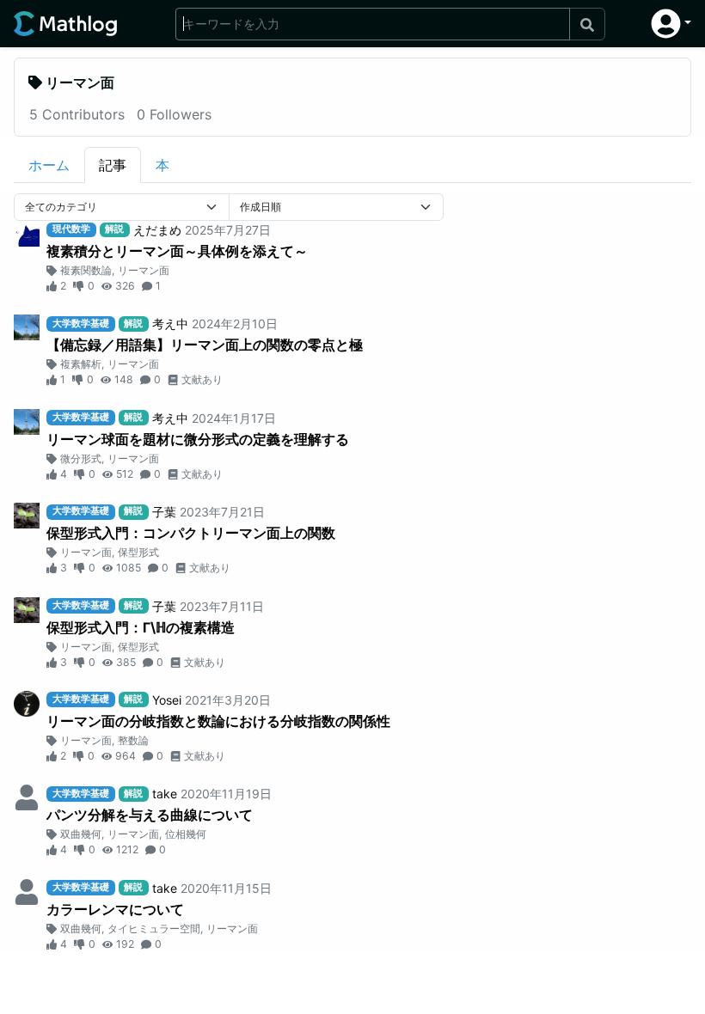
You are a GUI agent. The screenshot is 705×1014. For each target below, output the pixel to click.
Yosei (166, 700)
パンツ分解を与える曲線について (149, 814)
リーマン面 (143, 270)
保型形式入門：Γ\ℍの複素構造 (140, 627)
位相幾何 (185, 834)
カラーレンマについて (115, 909)
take (164, 793)
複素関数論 (86, 270)
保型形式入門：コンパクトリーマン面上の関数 (190, 532)
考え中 (170, 323)
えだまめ (157, 230)
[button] (671, 24)
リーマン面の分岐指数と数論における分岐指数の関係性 (218, 721)
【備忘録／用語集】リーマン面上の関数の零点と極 (204, 344)
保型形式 (138, 552)
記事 (112, 165)
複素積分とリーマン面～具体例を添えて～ (177, 251)
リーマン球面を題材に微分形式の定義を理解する (197, 439)
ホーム (49, 165)
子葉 (164, 511)
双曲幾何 (80, 834)
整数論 (133, 740)
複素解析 (80, 363)
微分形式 (80, 458)
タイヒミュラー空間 (153, 928)
